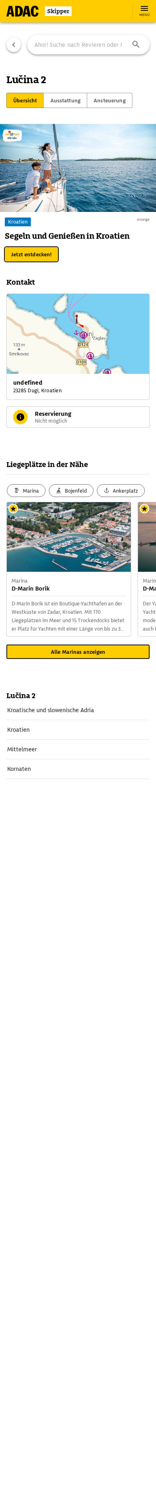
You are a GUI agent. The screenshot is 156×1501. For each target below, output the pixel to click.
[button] (136, 44)
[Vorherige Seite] (13, 45)
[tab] (25, 100)
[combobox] (88, 44)
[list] (78, 740)
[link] (78, 710)
